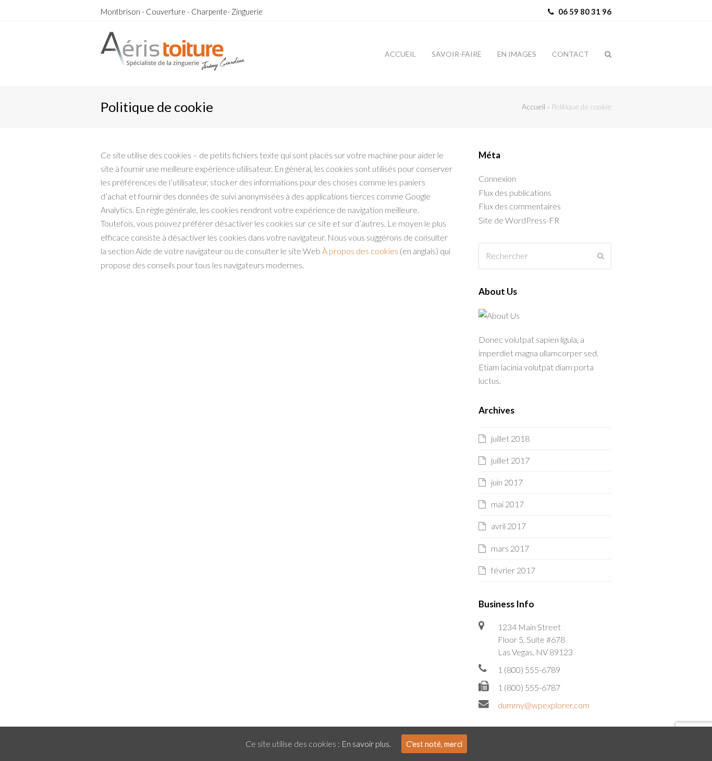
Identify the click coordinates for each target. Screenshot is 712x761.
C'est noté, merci (434, 743)
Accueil (533, 106)
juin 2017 (507, 482)
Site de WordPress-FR (518, 220)
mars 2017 (510, 548)
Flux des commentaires (519, 206)
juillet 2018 (510, 438)
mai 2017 (507, 504)
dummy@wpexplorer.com (544, 705)
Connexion (497, 178)
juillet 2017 (510, 460)
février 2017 (513, 570)
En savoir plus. (366, 743)
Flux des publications (514, 192)
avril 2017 (508, 526)
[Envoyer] (600, 256)
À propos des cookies (360, 251)
